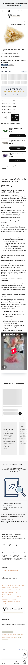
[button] (13, 579)
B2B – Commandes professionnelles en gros (13, 585)
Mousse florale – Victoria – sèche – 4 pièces (17, 141)
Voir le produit (20, 413)
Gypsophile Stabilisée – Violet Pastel (16, 154)
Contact (4, 604)
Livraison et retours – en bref (9, 599)
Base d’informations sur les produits (11, 601)
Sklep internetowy (13, 656)
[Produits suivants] (24, 418)
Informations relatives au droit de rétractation (13, 590)
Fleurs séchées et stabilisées (17, 21)
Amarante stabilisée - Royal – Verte (16, 129)
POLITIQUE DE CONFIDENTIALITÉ (9, 592)
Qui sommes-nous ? (7, 594)
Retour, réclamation (7, 583)
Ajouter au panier (16, 117)
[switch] (24, 655)
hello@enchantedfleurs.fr (16, 11)
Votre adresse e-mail (8, 630)
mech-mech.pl (4, 21)
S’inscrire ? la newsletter (10, 632)
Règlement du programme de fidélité (11, 597)
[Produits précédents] (21, 418)
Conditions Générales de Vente (10, 587)
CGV (19, 634)
